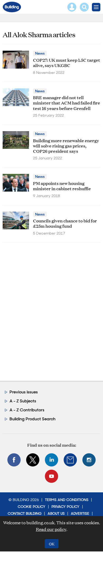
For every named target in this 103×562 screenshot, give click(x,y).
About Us (56, 513)
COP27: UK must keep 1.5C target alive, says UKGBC (66, 62)
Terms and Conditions (66, 499)
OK (51, 543)
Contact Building (24, 513)
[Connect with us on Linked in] (51, 460)
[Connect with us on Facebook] (14, 460)
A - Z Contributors (27, 410)
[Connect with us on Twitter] (33, 460)
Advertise (80, 513)
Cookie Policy (31, 506)
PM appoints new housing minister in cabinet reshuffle (62, 186)
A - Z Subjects (23, 401)
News (40, 53)
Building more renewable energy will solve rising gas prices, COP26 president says (66, 145)
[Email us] (70, 460)
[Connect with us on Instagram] (89, 460)
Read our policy (51, 529)
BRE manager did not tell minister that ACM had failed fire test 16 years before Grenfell (66, 102)
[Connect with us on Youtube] (51, 476)
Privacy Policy (65, 506)
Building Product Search (32, 419)
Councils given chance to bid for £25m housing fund (65, 223)
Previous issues (24, 392)
